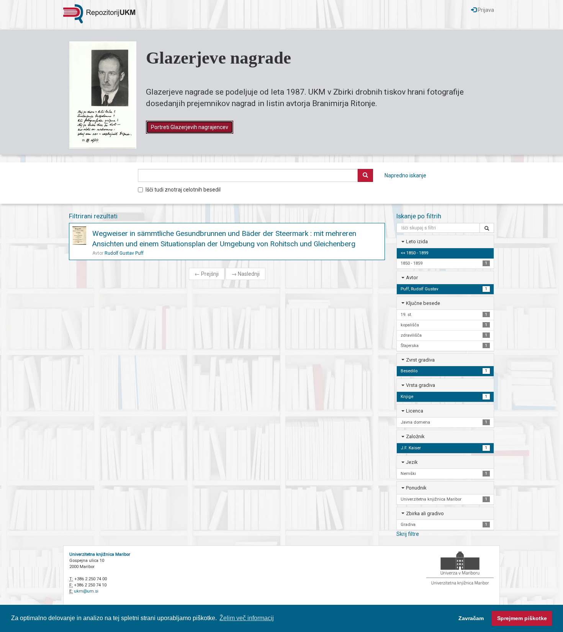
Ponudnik (416, 488)
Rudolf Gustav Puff (124, 253)
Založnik (415, 436)
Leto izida (417, 241)
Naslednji (245, 274)
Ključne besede (423, 303)
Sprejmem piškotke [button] (522, 618)
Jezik (411, 462)
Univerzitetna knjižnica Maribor (99, 554)
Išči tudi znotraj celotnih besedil (183, 190)
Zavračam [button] (471, 618)
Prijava (485, 10)
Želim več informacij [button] (246, 618)
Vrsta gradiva (420, 385)
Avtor (412, 277)
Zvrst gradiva (420, 360)
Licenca (414, 411)
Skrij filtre (407, 534)
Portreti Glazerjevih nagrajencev (189, 127)
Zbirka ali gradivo (425, 513)
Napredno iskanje (405, 175)
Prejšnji (207, 274)
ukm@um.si (86, 591)
